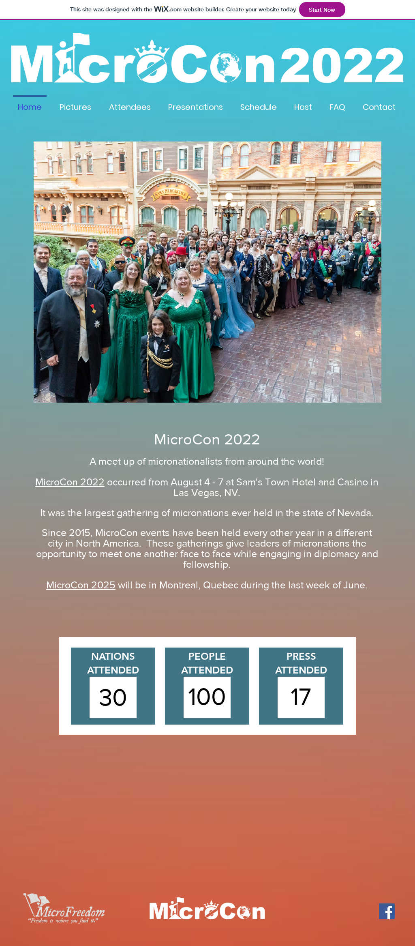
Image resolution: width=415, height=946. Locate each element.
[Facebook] (387, 911)
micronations (321, 543)
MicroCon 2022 (70, 481)
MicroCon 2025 (81, 584)
